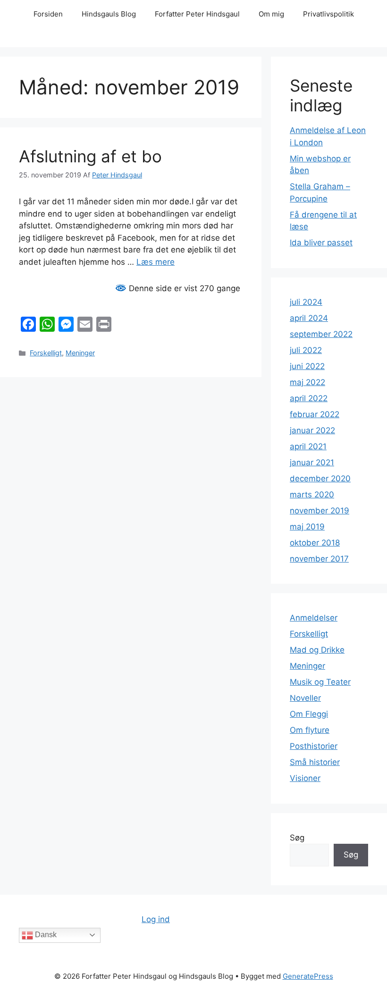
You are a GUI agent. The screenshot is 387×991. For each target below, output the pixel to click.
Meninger (80, 353)
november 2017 (319, 558)
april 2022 (309, 398)
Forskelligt (46, 353)
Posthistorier (313, 746)
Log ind (156, 919)
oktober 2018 (315, 542)
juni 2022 (307, 366)
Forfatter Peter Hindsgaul (197, 13)
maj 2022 (307, 382)
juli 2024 (306, 302)
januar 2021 (312, 462)
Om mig (271, 13)
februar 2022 (314, 414)
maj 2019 (307, 526)
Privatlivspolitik (328, 13)
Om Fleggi (309, 714)
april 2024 (309, 318)
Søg (297, 837)
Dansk (45, 935)
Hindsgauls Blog (109, 13)
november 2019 (319, 510)
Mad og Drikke (317, 650)
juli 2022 (306, 350)
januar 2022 (312, 430)
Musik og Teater (320, 682)
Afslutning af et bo (90, 156)
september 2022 (321, 334)
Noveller (305, 698)
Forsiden (48, 13)
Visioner (305, 778)
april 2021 (308, 446)
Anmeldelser (313, 617)
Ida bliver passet (321, 242)
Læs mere (155, 262)
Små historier (315, 762)
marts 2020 (312, 494)
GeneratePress (308, 976)
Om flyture (309, 730)
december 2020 (320, 478)
